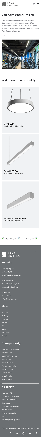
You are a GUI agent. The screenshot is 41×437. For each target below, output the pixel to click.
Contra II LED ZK (7, 363)
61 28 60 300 (6, 296)
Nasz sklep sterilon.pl (9, 400)
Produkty (5, 312)
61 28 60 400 (6, 284)
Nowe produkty (11, 343)
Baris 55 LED (6, 359)
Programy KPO (7, 393)
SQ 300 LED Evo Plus (9, 356)
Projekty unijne (7, 410)
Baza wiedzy (6, 403)
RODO (4, 416)
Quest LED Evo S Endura (10, 349)
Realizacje (5, 316)
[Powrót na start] (10, 4)
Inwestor (5, 319)
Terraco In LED (7, 373)
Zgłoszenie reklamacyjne (10, 406)
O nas (4, 329)
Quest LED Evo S (8, 353)
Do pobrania (6, 332)
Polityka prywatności (9, 413)
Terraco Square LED (9, 366)
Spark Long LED (7, 379)
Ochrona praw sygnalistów (11, 420)
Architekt (5, 322)
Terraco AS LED (7, 369)
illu (3, 326)
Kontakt (4, 336)
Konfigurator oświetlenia (10, 396)
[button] (34, 4)
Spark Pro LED (7, 376)
